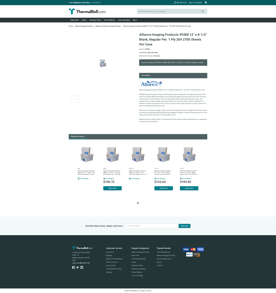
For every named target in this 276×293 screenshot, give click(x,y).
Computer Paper (95, 20)
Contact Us (110, 252)
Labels (84, 20)
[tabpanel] (87, 170)
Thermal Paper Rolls (138, 259)
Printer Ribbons (109, 20)
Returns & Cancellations (114, 259)
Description (145, 75)
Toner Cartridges (124, 20)
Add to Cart (112, 188)
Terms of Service (112, 262)
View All (159, 265)
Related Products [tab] (77, 136)
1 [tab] (138, 203)
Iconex (159, 262)
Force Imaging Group (164, 259)
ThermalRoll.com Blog (114, 269)
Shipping (109, 255)
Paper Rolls (75, 20)
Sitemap (109, 272)
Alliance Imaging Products (140, 252)
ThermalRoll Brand (163, 252)
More (135, 20)
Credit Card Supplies (138, 269)
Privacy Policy (111, 265)
